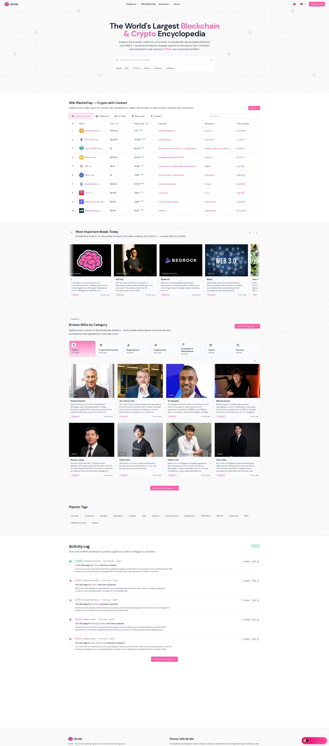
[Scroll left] (250, 233)
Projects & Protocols (92, 561)
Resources (164, 4)
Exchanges (170, 68)
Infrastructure (172, 515)
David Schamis (99, 623)
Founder (75, 515)
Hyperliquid (90, 210)
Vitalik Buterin (165, 139)
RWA (246, 515)
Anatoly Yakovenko (167, 184)
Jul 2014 (240, 139)
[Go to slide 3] (259, 361)
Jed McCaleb (177, 166)
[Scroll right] (257, 233)
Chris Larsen (164, 166)
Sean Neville (178, 175)
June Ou (162, 202)
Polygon (208, 148)
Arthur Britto (190, 166)
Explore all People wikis (162, 488)
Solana (208, 184)
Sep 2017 (241, 193)
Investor (156, 515)
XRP (86, 166)
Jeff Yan (162, 210)
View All (253, 108)
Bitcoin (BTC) (91, 131)
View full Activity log (163, 659)
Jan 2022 (241, 202)
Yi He (181, 157)
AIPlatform (206, 515)
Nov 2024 (241, 210)
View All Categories (245, 326)
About (177, 4)
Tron (87, 193)
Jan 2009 (241, 131)
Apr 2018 (241, 184)
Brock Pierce (178, 148)
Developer (118, 515)
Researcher (190, 515)
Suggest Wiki (317, 4)
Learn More (208, 79)
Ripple (208, 166)
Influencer (233, 515)
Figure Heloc (90, 202)
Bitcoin (147, 68)
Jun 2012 (241, 166)
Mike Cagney (173, 202)
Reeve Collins (165, 148)
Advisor (132, 515)
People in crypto (89, 619)
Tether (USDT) (91, 148)
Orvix (96, 565)
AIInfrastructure (78, 522)
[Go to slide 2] (257, 361)
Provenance (210, 202)
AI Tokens (136, 68)
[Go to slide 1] (254, 361)
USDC (87, 175)
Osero (95, 584)
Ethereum (158, 68)
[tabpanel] (164, 168)
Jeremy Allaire (165, 175)
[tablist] (116, 116)
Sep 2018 (241, 175)
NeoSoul (96, 604)
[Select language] (303, 4)
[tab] (81, 116)
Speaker (103, 515)
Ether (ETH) (90, 139)
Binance (88, 157)
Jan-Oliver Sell (99, 643)
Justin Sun (163, 193)
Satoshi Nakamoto (167, 131)
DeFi (126, 68)
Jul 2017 (240, 157)
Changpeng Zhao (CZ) (168, 157)
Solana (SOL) (90, 184)
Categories (131, 4)
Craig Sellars (190, 148)
